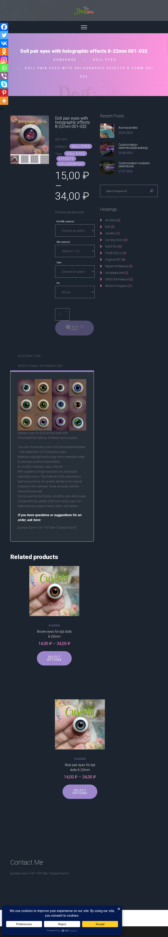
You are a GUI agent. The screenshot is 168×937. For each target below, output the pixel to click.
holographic (71, 164)
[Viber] (4, 76)
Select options (54, 658)
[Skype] (4, 84)
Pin (58, 283)
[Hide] (1, 108)
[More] (4, 101)
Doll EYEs (105, 59)
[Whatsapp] (4, 68)
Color (59, 263)
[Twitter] (4, 35)
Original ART (113, 259)
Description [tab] (29, 356)
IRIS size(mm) (63, 242)
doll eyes (76, 153)
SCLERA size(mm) (65, 222)
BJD (107, 226)
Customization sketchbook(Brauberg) (133, 146)
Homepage (65, 59)
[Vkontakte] (4, 43)
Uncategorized (114, 272)
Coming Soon (114, 240)
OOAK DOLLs (113, 253)
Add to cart (77, 328)
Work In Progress (116, 286)
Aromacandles (128, 127)
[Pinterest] (4, 92)
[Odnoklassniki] (4, 51)
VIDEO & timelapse (117, 279)
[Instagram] (4, 60)
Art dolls (110, 220)
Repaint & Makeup (116, 266)
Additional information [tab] (40, 366)
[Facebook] (4, 27)
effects (66, 158)
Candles (110, 233)
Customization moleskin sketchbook (134, 165)
